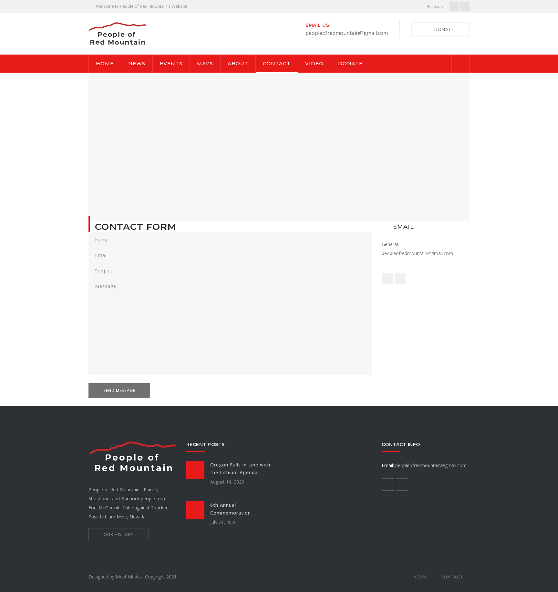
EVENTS (171, 63)
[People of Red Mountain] (117, 33)
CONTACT (277, 63)
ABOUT (238, 63)
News (420, 576)
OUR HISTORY (119, 534)
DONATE (350, 63)
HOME (105, 63)
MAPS (205, 63)
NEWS (136, 63)
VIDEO (314, 63)
